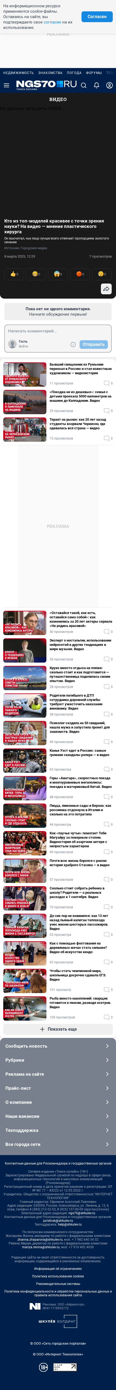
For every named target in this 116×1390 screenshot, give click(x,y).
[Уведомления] (96, 85)
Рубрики (14, 1060)
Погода (74, 73)
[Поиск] (83, 85)
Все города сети (22, 1144)
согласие (52, 22)
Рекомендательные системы (58, 1284)
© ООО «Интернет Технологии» (58, 1354)
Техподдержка (21, 1130)
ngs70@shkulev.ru (82, 1213)
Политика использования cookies (58, 1276)
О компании (18, 1102)
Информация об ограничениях (58, 1269)
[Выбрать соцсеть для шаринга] (106, 289)
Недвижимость (18, 73)
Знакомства (50, 73)
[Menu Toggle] (6, 85)
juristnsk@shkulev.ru (58, 1221)
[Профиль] (109, 85)
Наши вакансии (22, 1116)
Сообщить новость (26, 1046)
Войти (23, 346)
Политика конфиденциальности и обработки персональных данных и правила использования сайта (58, 1293)
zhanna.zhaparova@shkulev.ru (40, 1239)
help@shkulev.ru (70, 1224)
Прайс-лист (18, 1088)
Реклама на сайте (24, 1074)
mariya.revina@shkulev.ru (41, 1247)
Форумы (94, 73)
